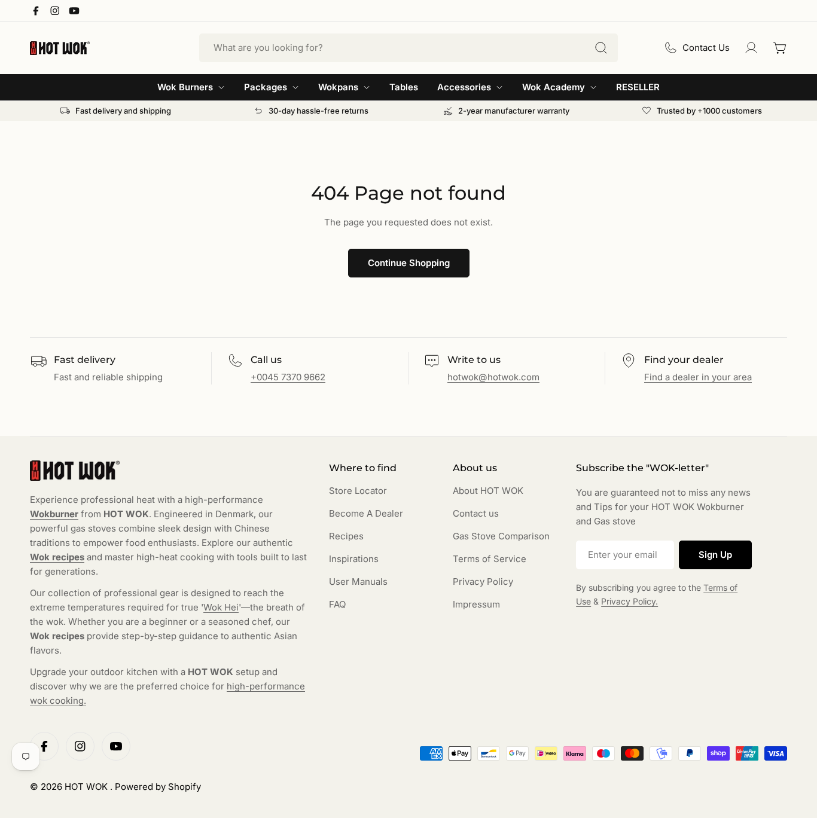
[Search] (601, 48)
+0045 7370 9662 (288, 377)
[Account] (751, 48)
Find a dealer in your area (698, 377)
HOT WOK (87, 786)
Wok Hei (221, 607)
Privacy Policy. (629, 601)
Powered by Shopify (158, 786)
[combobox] (408, 47)
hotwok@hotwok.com (493, 377)
